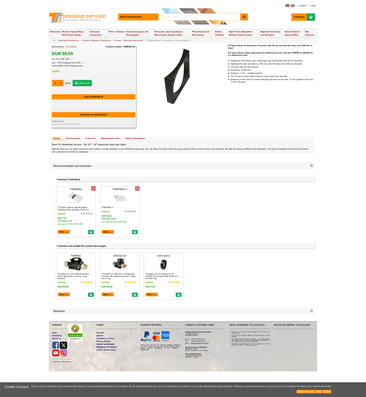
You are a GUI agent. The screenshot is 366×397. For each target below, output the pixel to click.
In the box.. (91, 138)
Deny (318, 391)
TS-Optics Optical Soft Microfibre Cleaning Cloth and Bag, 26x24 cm (73, 208)
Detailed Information (305, 392)
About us (56, 338)
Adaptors (120, 31)
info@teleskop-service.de (200, 343)
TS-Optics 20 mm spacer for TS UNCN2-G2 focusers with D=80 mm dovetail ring (161, 276)
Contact (302, 5)
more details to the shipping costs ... (68, 65)
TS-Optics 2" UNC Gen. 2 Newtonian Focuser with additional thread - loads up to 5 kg (119, 276)
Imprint (99, 335)
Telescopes (55, 31)
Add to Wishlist (92, 97)
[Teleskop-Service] (79, 18)
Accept (326, 391)
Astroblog (57, 335)
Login (313, 5)
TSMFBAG (76, 189)
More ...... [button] (63, 232)
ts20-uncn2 (163, 255)
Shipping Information (106, 347)
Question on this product (93, 114)
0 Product (299, 17)
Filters (112, 31)
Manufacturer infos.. (111, 138)
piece (68, 83)
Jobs (54, 333)
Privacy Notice (103, 341)
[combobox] (138, 17)
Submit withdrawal (62, 361)
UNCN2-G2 (119, 255)
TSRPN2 (76, 255)
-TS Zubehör (71, 46)
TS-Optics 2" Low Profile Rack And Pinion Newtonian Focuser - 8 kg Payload (73, 276)
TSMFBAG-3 (119, 189)
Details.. (57, 138)
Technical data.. (73, 138)
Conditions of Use (105, 338)
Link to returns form (106, 350)
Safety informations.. (136, 138)
